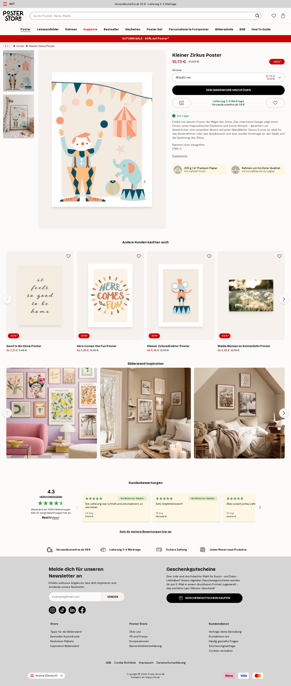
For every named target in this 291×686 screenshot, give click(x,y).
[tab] (273, 16)
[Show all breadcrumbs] (7, 46)
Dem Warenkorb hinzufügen (228, 90)
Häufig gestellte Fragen (224, 641)
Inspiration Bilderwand (64, 646)
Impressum (146, 662)
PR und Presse (138, 636)
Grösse (177, 70)
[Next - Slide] (284, 299)
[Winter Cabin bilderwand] (145, 413)
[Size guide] (181, 103)
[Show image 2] (18, 116)
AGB (108, 662)
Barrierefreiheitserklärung (145, 646)
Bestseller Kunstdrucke (65, 636)
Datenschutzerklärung (171, 662)
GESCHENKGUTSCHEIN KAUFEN (207, 598)
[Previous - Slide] (7, 299)
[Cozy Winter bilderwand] (239, 413)
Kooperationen (139, 641)
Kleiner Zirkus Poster (42, 46)
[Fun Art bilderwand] (51, 413)
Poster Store (154, 674)
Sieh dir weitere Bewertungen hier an (145, 531)
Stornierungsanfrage (222, 646)
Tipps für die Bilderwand (66, 631)
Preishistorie (179, 156)
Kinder (21, 46)
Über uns (135, 631)
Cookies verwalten (221, 650)
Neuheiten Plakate (62, 641)
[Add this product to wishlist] (275, 103)
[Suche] (257, 16)
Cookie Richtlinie (125, 662)
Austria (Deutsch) (46, 675)
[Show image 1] (18, 70)
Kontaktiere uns (219, 636)
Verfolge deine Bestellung (225, 631)
